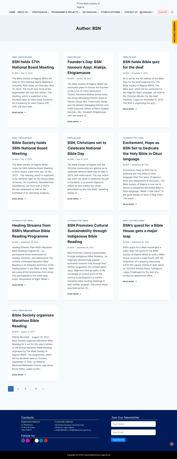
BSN (16, 73)
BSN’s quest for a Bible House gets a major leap (143, 230)
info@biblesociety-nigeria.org (80, 430)
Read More (19, 112)
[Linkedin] (41, 441)
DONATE (163, 12)
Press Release (25, 57)
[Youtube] (46, 441)
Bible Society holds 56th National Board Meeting (29, 148)
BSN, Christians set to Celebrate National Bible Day (87, 148)
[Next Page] (43, 388)
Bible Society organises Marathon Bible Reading (33, 320)
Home (12, 12)
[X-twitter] (32, 441)
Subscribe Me (118, 440)
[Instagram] (28, 441)
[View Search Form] (172, 12)
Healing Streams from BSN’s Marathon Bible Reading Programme (31, 230)
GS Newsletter (130, 138)
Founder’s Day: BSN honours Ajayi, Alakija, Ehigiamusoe (87, 67)
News (14, 57)
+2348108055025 (61, 430)
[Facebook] (23, 441)
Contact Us (131, 12)
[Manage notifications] (172, 444)
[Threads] (37, 441)
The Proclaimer (136, 221)
